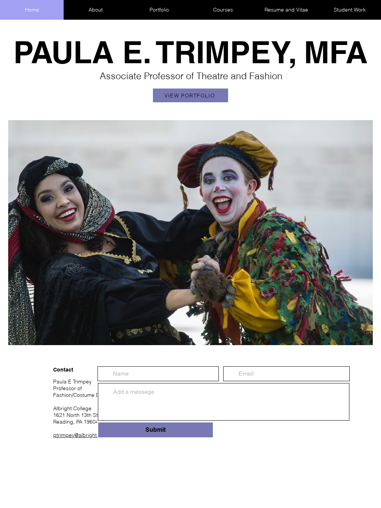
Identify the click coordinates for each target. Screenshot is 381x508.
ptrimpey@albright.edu (80, 435)
